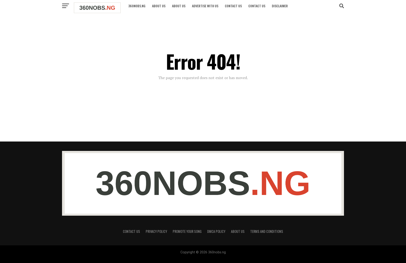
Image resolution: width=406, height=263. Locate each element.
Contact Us (233, 5)
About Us (158, 5)
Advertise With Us (205, 5)
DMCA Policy (216, 231)
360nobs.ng (136, 5)
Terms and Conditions (266, 231)
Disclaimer (280, 5)
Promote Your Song (187, 231)
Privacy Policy (156, 231)
